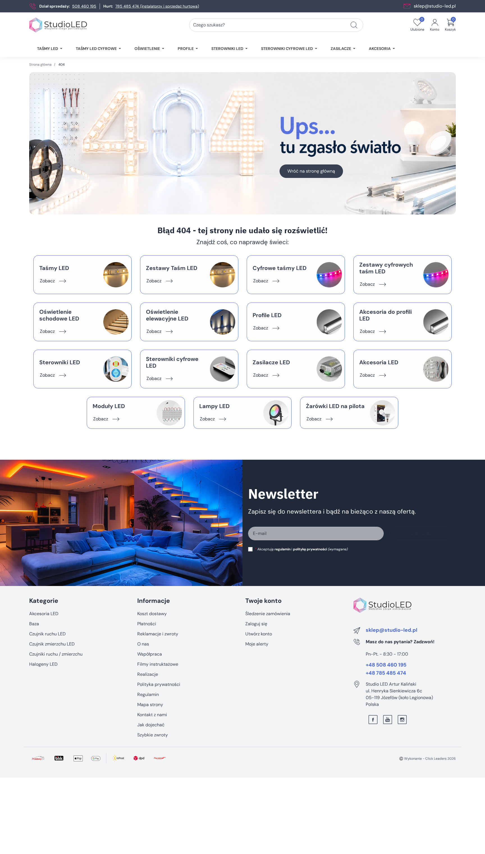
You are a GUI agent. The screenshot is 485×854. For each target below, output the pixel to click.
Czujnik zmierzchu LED (52, 644)
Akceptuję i (301, 549)
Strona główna (40, 64)
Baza (34, 624)
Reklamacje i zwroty (157, 634)
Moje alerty (256, 644)
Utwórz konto (258, 634)
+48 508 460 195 (386, 665)
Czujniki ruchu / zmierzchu (56, 654)
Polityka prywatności (158, 684)
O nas (143, 644)
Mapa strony (150, 705)
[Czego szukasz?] (354, 25)
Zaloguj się (256, 624)
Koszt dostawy (152, 614)
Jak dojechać (150, 725)
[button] (450, 25)
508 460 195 (84, 6)
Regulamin (148, 694)
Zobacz (47, 281)
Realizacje (147, 674)
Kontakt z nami (152, 715)
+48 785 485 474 (386, 673)
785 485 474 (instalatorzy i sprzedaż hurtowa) (157, 6)
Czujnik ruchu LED (47, 634)
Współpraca (149, 654)
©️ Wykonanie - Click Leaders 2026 (427, 758)
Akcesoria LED (43, 614)
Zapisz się (421, 533)
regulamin (282, 549)
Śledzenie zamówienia (267, 614)
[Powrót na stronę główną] (242, 143)
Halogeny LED (43, 664)
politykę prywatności (310, 549)
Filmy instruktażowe (157, 664)
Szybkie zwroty (152, 735)
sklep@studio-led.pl (435, 6)
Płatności (146, 624)
